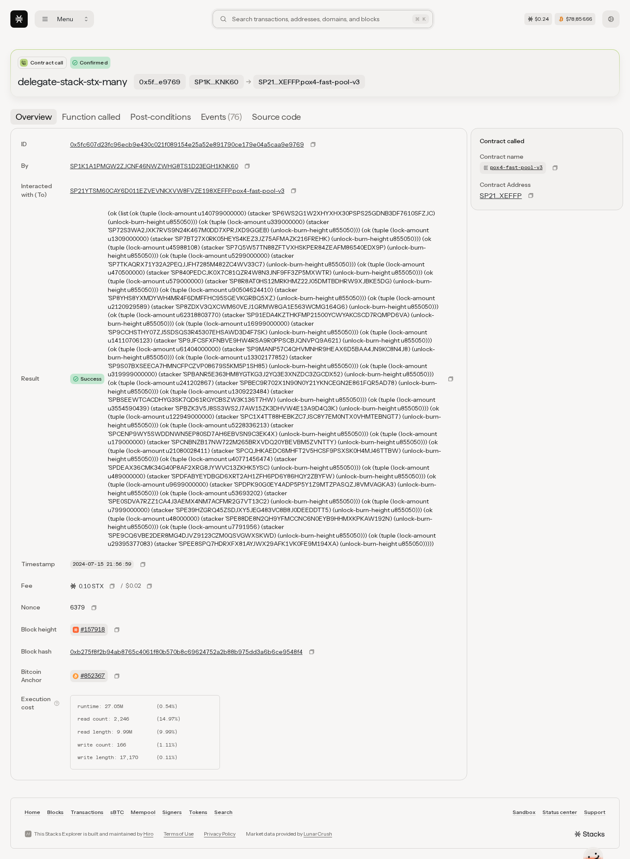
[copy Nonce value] (94, 607)
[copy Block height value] (117, 629)
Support (594, 812)
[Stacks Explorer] (19, 19)
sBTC (117, 812)
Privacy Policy (220, 833)
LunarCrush (318, 833)
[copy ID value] (313, 144)
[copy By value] (247, 166)
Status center (560, 812)
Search (223, 812)
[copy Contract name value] (555, 167)
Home (32, 812)
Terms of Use (179, 833)
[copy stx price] (112, 586)
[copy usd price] (149, 586)
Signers (172, 812)
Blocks (55, 812)
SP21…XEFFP (501, 195)
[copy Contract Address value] (530, 195)
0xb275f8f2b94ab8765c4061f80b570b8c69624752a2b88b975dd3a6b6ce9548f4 (186, 652)
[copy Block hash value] (311, 651)
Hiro (148, 833)
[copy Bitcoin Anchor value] (117, 676)
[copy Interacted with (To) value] (293, 190)
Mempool (143, 812)
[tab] (33, 117)
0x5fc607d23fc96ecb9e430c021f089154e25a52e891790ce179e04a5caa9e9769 (187, 144)
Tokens (198, 812)
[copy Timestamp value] (143, 564)
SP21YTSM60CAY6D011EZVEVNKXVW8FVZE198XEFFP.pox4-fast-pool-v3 (177, 191)
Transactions (87, 812)
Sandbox (524, 812)
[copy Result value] (450, 379)
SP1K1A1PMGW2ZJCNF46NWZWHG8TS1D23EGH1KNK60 (154, 166)
